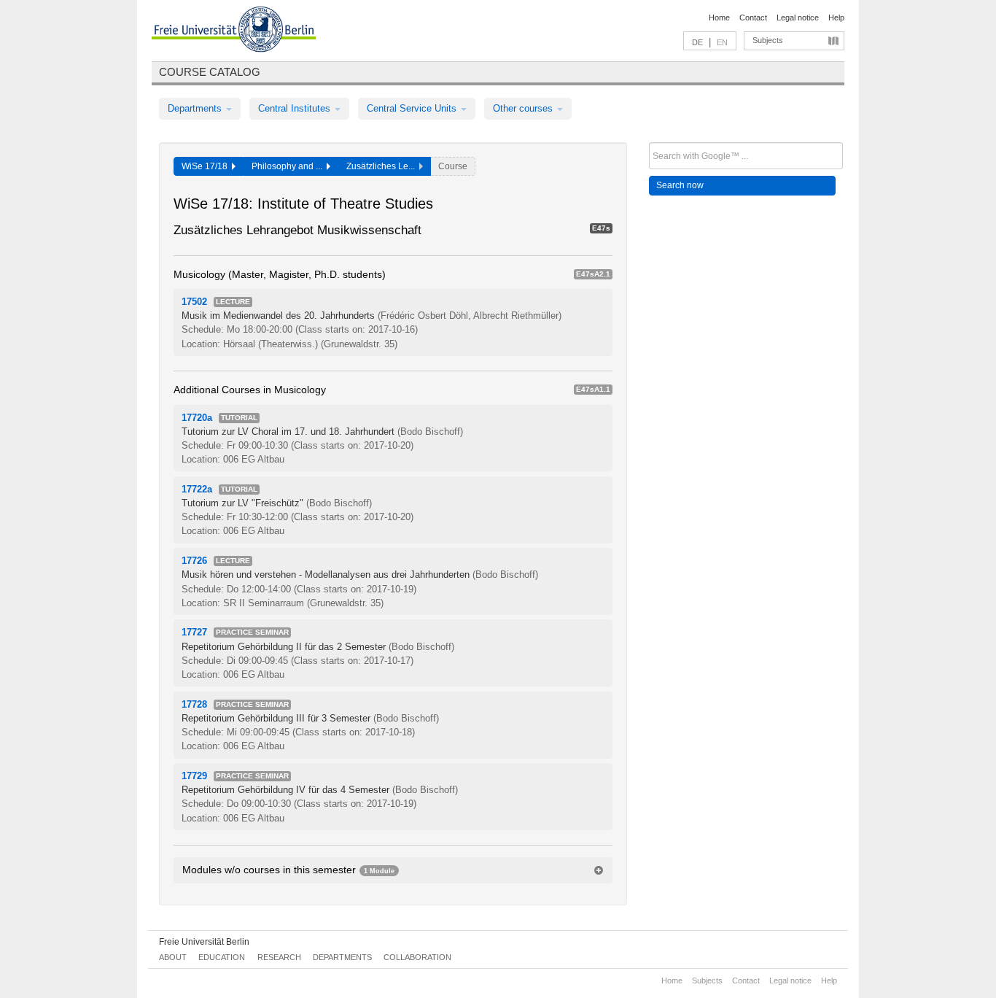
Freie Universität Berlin (204, 942)
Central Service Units (413, 108)
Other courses (524, 108)
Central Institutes (295, 108)
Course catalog (209, 72)
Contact (753, 17)
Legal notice (798, 17)
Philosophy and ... (289, 166)
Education (221, 957)
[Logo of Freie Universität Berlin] (234, 31)
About (173, 957)
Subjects (767, 40)
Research (279, 957)
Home (719, 17)
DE (697, 42)
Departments (196, 108)
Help (836, 17)
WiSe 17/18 (207, 166)
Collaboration (417, 957)
